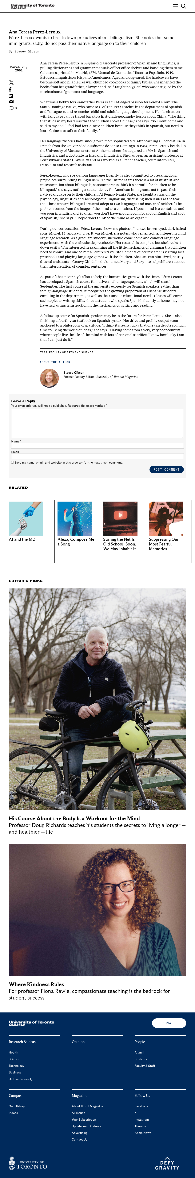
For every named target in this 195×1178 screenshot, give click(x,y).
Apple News (143, 1133)
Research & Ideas (22, 1042)
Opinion (78, 1042)
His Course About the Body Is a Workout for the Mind (74, 818)
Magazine (79, 1095)
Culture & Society (21, 1079)
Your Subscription (84, 1119)
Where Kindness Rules (36, 984)
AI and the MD (22, 539)
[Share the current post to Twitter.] (11, 82)
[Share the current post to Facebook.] (10, 89)
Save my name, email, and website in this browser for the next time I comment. (68, 462)
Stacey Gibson (26, 51)
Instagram (142, 1119)
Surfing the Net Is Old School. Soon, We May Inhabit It (119, 544)
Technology (16, 1066)
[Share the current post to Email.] (11, 102)
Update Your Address (86, 1126)
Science (14, 1059)
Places (13, 1113)
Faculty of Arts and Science (71, 352)
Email (16, 452)
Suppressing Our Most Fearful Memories (164, 544)
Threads (140, 1126)
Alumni (139, 1052)
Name (16, 441)
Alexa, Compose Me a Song (76, 542)
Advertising (80, 1133)
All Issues (78, 1113)
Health (13, 1052)
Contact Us (79, 1139)
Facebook (141, 1106)
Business (15, 1072)
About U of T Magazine (87, 1106)
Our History (17, 1106)
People (140, 1042)
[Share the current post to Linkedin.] (11, 96)
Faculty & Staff (145, 1066)
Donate (169, 1023)
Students (141, 1059)
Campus (15, 1095)
